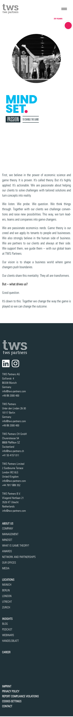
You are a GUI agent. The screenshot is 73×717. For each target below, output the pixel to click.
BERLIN (6, 590)
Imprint (6, 686)
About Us (7, 523)
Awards (7, 551)
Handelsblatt (10, 641)
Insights (7, 618)
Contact (7, 706)
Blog (5, 623)
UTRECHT (7, 601)
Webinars (8, 635)
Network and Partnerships (19, 557)
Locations (8, 579)
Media (5, 568)
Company (7, 528)
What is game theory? (16, 545)
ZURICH (6, 607)
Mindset (7, 540)
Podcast (7, 629)
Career (6, 652)
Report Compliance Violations (20, 696)
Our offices (9, 562)
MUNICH (6, 584)
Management (10, 534)
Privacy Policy (10, 691)
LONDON (7, 596)
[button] (64, 9)
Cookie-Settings (11, 701)
